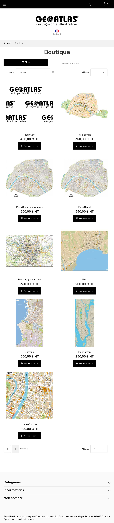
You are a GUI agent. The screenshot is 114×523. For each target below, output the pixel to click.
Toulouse (30, 134)
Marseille (29, 352)
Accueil (7, 43)
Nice (84, 279)
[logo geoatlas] (57, 14)
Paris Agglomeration (29, 279)
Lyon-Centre (30, 424)
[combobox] (33, 72)
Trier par (10, 72)
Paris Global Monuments (29, 207)
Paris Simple (84, 134)
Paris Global (84, 207)
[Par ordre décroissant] (53, 72)
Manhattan (84, 352)
